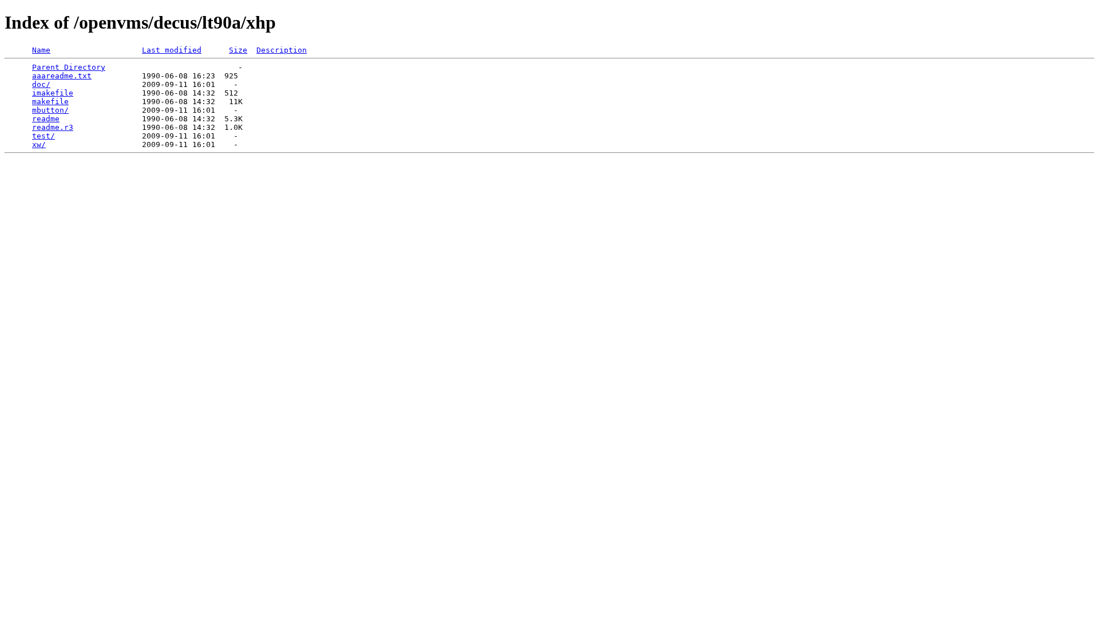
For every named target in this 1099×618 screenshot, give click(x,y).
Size (238, 50)
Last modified (171, 50)
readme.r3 (52, 127)
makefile (50, 101)
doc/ (41, 84)
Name (41, 50)
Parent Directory (68, 67)
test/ (43, 136)
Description (281, 50)
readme (46, 118)
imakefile (52, 93)
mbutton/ (50, 110)
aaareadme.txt (62, 76)
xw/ (39, 144)
